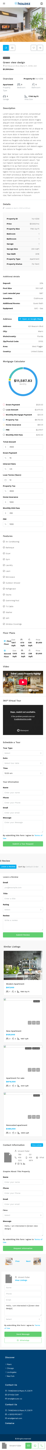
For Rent (6, 58)
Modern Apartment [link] (15, 984)
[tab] (6, 48)
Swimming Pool (12, 600)
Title (5, 893)
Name (5, 788)
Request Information (23, 1248)
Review (6, 916)
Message (7, 818)
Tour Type (7, 748)
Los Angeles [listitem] (11, 1372)
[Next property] (37, 1261)
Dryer (8, 553)
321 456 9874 (31, 1157)
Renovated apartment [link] (16, 1125)
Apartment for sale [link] (15, 1078)
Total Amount (9, 442)
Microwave (10, 577)
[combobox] (23, 753)
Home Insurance (10, 497)
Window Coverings (14, 624)
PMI (5, 519)
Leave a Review (8, 866)
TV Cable (9, 606)
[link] (23, 965)
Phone (6, 798)
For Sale (36, 954)
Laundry (9, 565)
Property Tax (9, 486)
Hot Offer (36, 1048)
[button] (23, 24)
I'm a (5, 1210)
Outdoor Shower (13, 583)
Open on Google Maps (32, 319)
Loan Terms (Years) (12, 475)
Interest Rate (9, 464)
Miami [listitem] (9, 1364)
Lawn (8, 571)
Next (28, 1261)
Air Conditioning (12, 542)
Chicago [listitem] (10, 1368)
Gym (8, 559)
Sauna (8, 595)
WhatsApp (24, 1340)
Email (5, 808)
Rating (6, 905)
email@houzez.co (15, 1399)
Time (5, 768)
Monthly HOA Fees (11, 508)
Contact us (9, 1423)
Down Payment (10, 453)
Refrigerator (11, 589)
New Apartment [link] (13, 1031)
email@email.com (15, 1418)
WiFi (7, 618)
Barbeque (10, 547)
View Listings (37, 1145)
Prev (17, 1261)
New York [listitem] (10, 1376)
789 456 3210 (20, 1157)
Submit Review (23, 935)
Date (5, 758)
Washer (9, 612)
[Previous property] (9, 1261)
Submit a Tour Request (23, 844)
